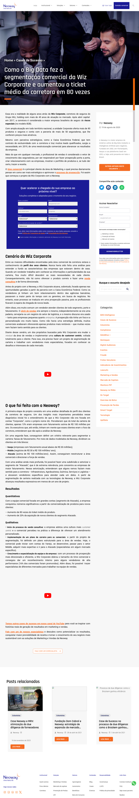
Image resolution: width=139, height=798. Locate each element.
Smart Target (106, 403)
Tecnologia (105, 408)
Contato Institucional (127, 782)
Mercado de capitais (60, 786)
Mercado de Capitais (109, 373)
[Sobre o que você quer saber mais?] (133, 5)
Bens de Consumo (78, 795)
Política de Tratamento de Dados (33, 233)
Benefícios (75, 790)
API (54, 795)
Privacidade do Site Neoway (58, 233)
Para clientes (44, 786)
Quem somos (44, 782)
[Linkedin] (12, 792)
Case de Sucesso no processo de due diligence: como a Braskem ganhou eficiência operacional (113, 725)
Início (35, 5)
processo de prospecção (68, 172)
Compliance (105, 323)
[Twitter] (20, 792)
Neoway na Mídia (107, 383)
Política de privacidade (107, 790)
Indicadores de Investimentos (113, 358)
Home (8, 60)
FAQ (121, 786)
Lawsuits (104, 363)
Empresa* (51, 208)
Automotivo (76, 786)
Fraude (103, 348)
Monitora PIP (106, 378)
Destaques (105, 333)
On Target (104, 388)
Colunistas (105, 318)
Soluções (60, 5)
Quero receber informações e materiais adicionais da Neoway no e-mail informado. (115, 237)
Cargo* (20, 216)
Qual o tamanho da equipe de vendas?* (30, 223)
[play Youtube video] (47, 374)
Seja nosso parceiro (126, 790)
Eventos (103, 343)
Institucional (45, 5)
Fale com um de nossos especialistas (24, 631)
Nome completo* (23, 200)
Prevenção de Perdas (109, 398)
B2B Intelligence (107, 308)
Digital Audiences (108, 338)
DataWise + (105, 328)
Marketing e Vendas (109, 368)
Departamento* (53, 216)
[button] (101, 180)
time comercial (15, 169)
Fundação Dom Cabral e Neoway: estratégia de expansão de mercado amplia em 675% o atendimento (68, 727)
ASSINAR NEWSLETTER (114, 245)
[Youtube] (16, 792)
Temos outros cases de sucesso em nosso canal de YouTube (34, 623)
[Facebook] (8, 792)
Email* (50, 200)
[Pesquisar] (127, 282)
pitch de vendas (28, 311)
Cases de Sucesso (29, 60)
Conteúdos (85, 5)
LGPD (101, 786)
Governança (104, 782)
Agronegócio (76, 782)
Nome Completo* (104, 201)
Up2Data (104, 413)
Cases (91, 786)
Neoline (122, 795)
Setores (72, 5)
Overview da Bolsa (108, 393)
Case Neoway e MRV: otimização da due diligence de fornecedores (25, 724)
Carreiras (43, 790)
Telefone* (21, 208)
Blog (90, 782)
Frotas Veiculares (108, 353)
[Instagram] (4, 792)
